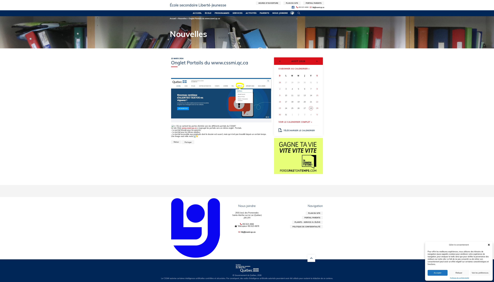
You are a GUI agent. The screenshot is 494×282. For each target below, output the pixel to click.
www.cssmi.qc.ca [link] (189, 128)
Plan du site (292, 3)
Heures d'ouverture (268, 3)
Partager (188, 142)
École (208, 13)
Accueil (197, 13)
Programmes (222, 13)
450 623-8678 (253, 226)
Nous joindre (280, 13)
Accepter (437, 273)
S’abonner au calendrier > (294, 69)
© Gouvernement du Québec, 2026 (247, 275)
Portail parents (314, 3)
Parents (264, 13)
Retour (176, 142)
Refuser (459, 273)
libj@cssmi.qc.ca (318, 7)
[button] (489, 245)
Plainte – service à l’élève (307, 222)
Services (237, 13)
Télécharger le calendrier (299, 130)
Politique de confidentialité (459, 278)
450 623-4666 (303, 7)
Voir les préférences (480, 273)
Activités (251, 13)
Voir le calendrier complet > (295, 122)
